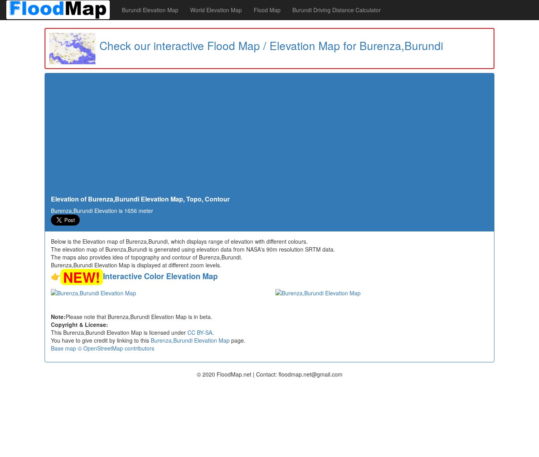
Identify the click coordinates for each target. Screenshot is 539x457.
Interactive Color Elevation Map (160, 276)
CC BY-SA (199, 332)
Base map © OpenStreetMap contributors (102, 348)
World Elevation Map (216, 10)
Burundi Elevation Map (150, 10)
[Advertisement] (269, 136)
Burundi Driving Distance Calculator (336, 10)
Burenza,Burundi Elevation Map (190, 340)
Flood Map (267, 10)
